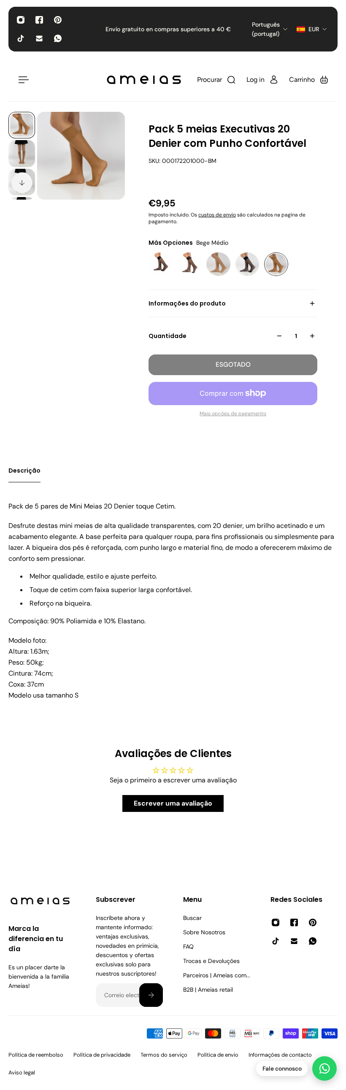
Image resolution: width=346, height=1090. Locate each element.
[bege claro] (218, 264)
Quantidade (168, 336)
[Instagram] (20, 20)
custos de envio (217, 214)
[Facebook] (39, 20)
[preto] (161, 264)
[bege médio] (276, 264)
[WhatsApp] (58, 38)
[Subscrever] (151, 995)
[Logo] (144, 79)
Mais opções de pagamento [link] (233, 413)
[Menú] (22, 79)
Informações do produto (187, 303)
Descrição (24, 470)
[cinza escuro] (190, 264)
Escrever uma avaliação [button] (173, 803)
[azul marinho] (247, 264)
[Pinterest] (58, 20)
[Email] (39, 38)
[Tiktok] (20, 38)
